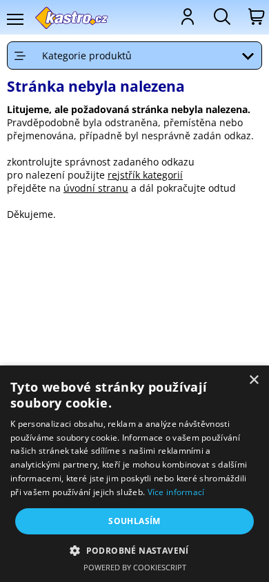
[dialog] (134, 473)
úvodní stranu (95, 187)
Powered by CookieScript (134, 567)
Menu (14, 19)
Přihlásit (186, 17)
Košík (255, 17)
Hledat (220, 17)
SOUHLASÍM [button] (134, 521)
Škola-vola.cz (72, 18)
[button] (134, 549)
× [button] (253, 380)
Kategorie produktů (87, 55)
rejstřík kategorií (145, 174)
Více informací (176, 492)
